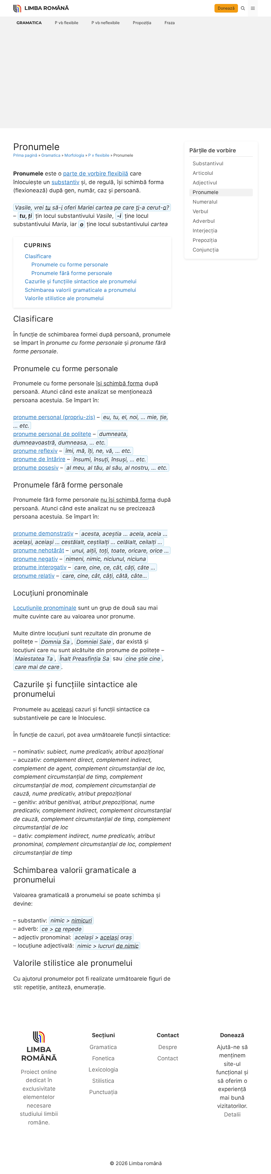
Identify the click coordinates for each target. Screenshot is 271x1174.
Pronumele (205, 192)
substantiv (65, 182)
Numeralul (205, 202)
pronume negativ (35, 559)
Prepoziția (205, 240)
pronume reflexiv (35, 451)
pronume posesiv (35, 467)
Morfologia (74, 155)
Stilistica (103, 1080)
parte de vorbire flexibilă (95, 173)
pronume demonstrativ (43, 533)
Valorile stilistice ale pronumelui (64, 298)
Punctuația (103, 1092)
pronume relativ (34, 575)
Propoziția (142, 22)
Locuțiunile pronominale (44, 608)
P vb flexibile (66, 22)
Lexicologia (103, 1069)
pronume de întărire (39, 459)
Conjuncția (206, 250)
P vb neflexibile (106, 22)
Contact (167, 1058)
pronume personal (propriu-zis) (54, 417)
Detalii (232, 1114)
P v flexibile (98, 155)
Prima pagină (25, 155)
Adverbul (204, 221)
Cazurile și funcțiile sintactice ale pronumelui (80, 281)
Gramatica (29, 22)
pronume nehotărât (38, 550)
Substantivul (208, 163)
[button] (243, 8)
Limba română (46, 8)
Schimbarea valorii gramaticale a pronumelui (80, 290)
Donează (226, 8)
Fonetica (103, 1058)
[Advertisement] (135, 77)
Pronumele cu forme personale (69, 264)
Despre (167, 1047)
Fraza (170, 22)
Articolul (203, 173)
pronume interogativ (39, 567)
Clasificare (38, 256)
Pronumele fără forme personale (71, 273)
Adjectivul (205, 182)
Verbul (200, 211)
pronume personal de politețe (52, 434)
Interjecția (205, 230)
